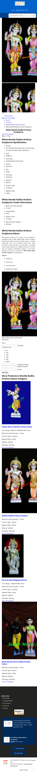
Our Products (7, 703)
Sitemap (5, 708)
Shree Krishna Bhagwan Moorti (14, 580)
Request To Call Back (8, 118)
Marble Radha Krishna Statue (15, 125)
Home (8, 120)
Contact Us (6, 706)
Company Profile (7, 701)
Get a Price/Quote (8, 134)
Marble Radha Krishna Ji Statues (15, 516)
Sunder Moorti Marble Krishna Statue (17, 427)
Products (9, 122)
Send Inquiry (8, 116)
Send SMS (20, 753)
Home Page (6, 698)
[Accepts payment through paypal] (19, 714)
